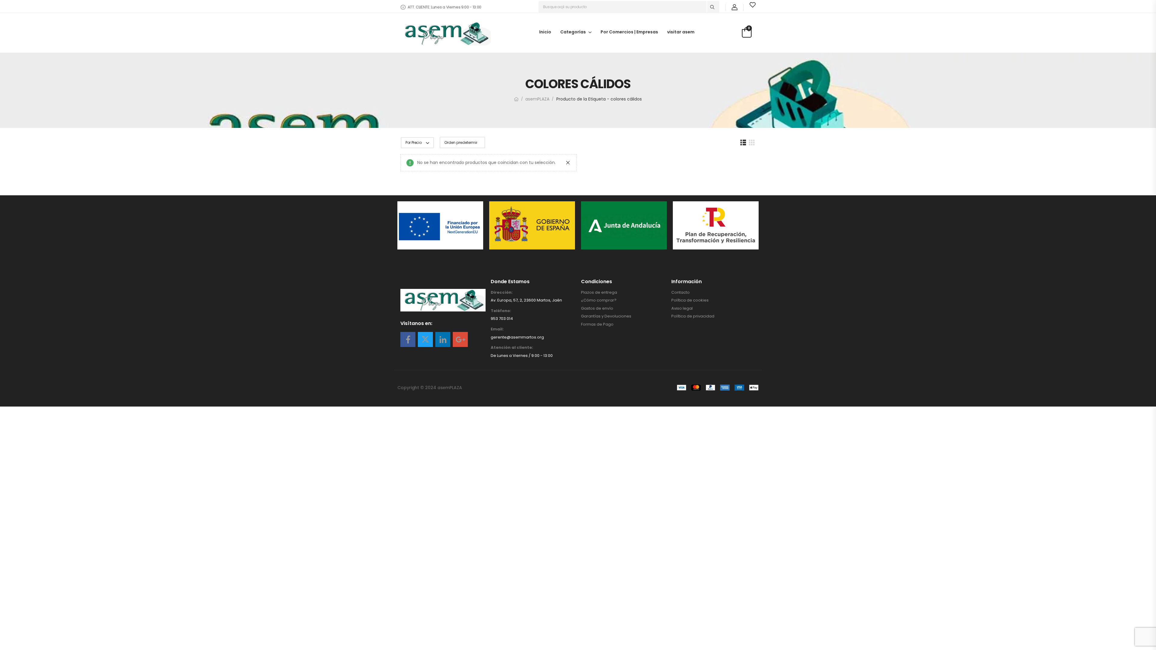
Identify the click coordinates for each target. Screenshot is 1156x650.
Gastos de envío (597, 308)
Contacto (680, 292)
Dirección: (502, 292)
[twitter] (425, 339)
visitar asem (681, 31)
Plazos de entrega (599, 292)
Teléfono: (501, 310)
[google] (460, 339)
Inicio (545, 31)
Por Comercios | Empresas (629, 31)
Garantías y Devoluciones (606, 316)
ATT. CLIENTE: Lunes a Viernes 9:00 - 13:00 (444, 7)
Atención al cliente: (512, 347)
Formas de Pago (597, 324)
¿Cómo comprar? (599, 300)
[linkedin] (442, 339)
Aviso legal (682, 308)
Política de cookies (690, 300)
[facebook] (407, 339)
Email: (497, 329)
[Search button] (713, 7)
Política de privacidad (692, 316)
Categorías (573, 31)
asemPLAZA (537, 99)
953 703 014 (502, 318)
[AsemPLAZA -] (445, 33)
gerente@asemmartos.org (517, 337)
